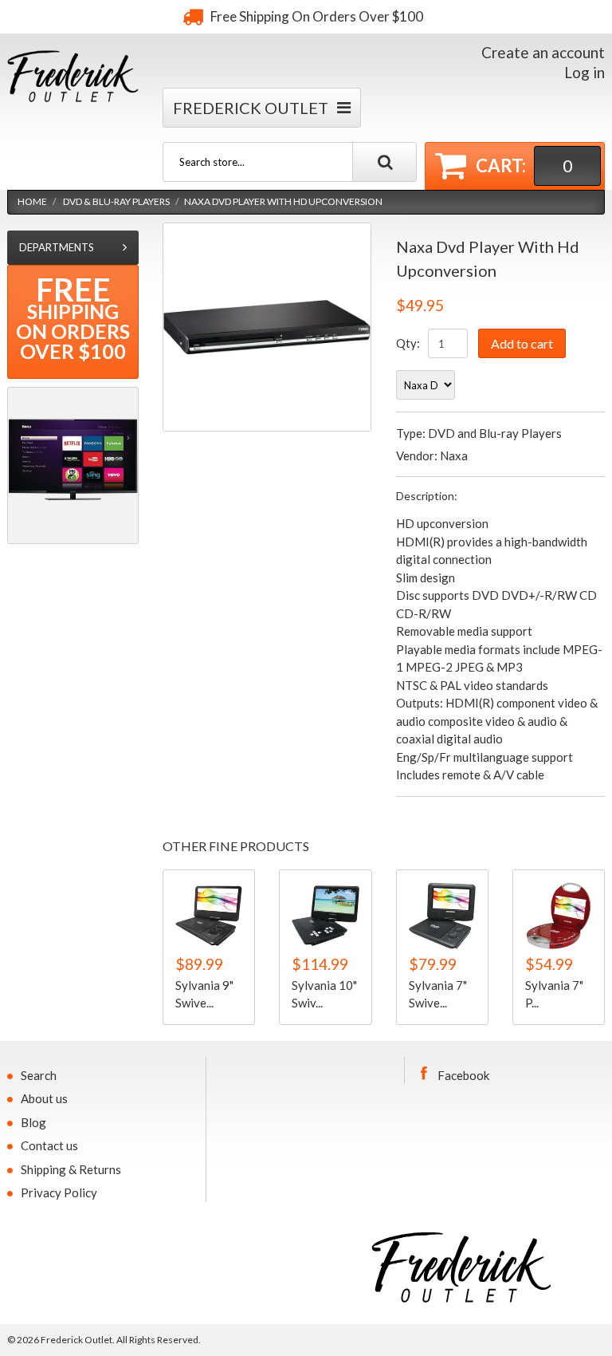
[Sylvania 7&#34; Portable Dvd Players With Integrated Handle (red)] (558, 915)
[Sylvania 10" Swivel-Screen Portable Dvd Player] (325, 915)
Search (39, 1075)
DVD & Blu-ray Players (116, 201)
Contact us (49, 1145)
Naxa (454, 455)
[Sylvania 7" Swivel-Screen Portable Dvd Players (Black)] (442, 915)
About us (44, 1098)
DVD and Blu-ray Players (495, 433)
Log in (584, 72)
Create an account (543, 52)
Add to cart (522, 343)
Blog (33, 1122)
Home (32, 201)
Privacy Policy (59, 1192)
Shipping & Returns (71, 1169)
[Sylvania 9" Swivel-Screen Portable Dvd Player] (208, 915)
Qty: (408, 343)
